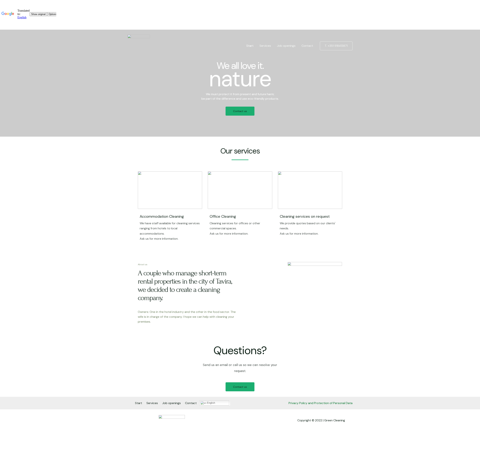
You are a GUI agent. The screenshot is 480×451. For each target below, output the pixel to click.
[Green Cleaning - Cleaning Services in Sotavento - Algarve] (139, 45)
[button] (240, 111)
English (210, 402)
